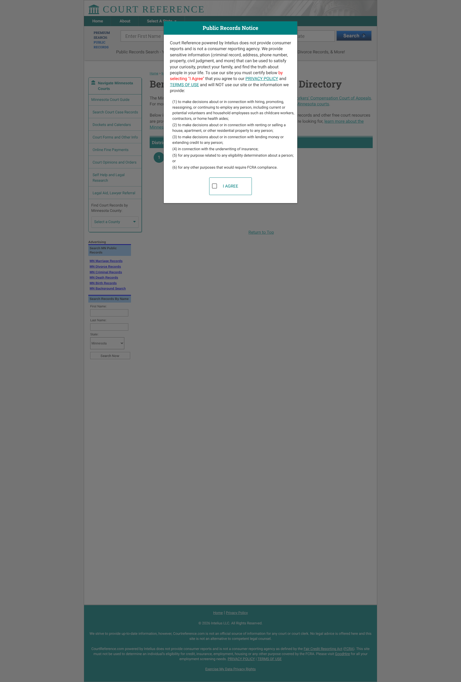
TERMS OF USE (184, 84)
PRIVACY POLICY (261, 78)
